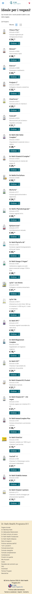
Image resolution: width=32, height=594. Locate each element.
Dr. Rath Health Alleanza (8, 539)
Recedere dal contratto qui (9, 564)
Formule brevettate (7, 548)
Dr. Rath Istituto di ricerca (9, 534)
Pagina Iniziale (5, 527)
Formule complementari (8, 553)
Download (4, 569)
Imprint (20, 592)
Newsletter (4, 573)
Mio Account (5, 559)
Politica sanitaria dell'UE (8, 543)
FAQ (2, 566)
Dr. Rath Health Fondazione (9, 536)
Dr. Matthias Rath (6, 530)
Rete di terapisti (6, 541)
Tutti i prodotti (6, 546)
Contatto (26, 592)
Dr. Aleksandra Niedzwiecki (9, 532)
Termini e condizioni (10, 592)
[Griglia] (21, 25)
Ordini (3, 562)
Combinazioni (5, 555)
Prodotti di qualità (7, 557)
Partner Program (6, 571)
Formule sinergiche (7, 550)
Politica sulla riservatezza (16, 590)
